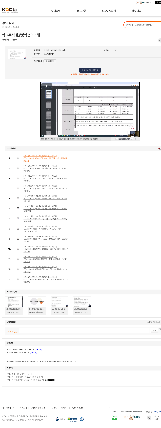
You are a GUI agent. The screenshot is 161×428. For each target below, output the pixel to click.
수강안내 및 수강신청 (90, 70)
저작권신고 (53, 408)
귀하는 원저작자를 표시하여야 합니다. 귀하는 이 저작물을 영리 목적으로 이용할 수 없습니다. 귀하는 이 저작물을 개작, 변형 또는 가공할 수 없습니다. (26, 377)
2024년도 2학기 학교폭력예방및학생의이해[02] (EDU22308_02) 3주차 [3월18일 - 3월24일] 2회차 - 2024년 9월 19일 (45, 188)
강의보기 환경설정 (37, 408)
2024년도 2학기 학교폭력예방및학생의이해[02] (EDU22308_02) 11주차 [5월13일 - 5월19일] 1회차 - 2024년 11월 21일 (45, 259)
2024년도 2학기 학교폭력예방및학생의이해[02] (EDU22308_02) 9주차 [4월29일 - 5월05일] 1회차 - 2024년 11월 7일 (46, 238)
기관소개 (23, 408)
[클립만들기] (135, 139)
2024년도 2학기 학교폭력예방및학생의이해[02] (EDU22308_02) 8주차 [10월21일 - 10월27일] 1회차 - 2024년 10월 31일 (43, 228)
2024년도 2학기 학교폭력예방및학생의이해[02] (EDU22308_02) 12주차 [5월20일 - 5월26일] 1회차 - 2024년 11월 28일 (46, 269)
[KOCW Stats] (132, 417)
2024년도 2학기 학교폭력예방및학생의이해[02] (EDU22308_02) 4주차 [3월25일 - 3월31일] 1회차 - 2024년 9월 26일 (45, 198)
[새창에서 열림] (60, 419)
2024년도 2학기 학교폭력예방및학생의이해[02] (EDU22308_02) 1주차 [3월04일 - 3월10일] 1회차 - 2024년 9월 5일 (45, 158)
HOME (7, 27)
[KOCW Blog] (114, 417)
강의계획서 (50, 61)
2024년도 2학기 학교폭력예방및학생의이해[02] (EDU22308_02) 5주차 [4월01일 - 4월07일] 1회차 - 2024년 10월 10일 (45, 208)
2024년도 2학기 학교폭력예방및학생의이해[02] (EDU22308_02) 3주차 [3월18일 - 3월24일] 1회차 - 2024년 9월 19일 (45, 178)
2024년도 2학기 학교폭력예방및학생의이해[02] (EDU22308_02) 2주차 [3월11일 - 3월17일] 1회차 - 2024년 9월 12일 (45, 168)
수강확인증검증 (77, 408)
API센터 (64, 408)
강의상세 (16, 27)
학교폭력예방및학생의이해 (21, 35)
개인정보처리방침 (9, 408)
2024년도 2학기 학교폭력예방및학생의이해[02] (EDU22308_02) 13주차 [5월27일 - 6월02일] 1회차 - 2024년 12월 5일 (46, 279)
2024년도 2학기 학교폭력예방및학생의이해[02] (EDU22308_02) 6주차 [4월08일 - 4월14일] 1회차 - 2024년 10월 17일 (45, 218)
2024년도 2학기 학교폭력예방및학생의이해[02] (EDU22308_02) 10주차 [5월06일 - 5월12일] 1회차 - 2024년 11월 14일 (46, 249)
